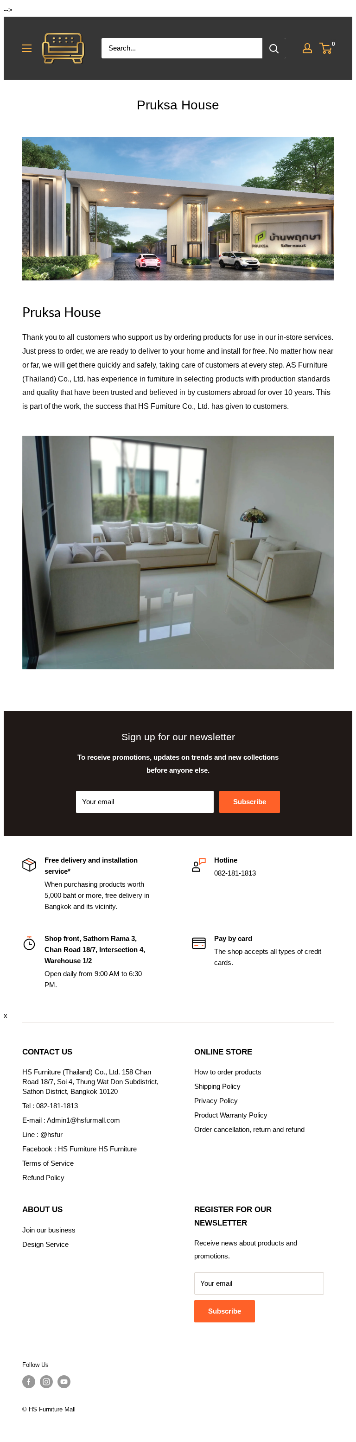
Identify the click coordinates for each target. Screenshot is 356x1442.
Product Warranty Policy (230, 1115)
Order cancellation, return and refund (249, 1129)
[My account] (307, 48)
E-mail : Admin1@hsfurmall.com (71, 1120)
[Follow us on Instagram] (46, 1381)
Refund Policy (43, 1178)
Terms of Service (48, 1163)
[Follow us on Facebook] (28, 1381)
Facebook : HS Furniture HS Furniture (79, 1149)
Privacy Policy (216, 1101)
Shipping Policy (217, 1086)
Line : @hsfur (42, 1134)
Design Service (45, 1244)
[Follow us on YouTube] (63, 1381)
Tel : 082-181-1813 (50, 1106)
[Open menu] (27, 48)
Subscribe (249, 802)
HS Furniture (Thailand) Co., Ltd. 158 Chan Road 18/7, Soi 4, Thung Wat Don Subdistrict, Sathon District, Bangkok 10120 (90, 1081)
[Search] (274, 48)
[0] (326, 48)
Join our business (49, 1230)
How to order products (227, 1072)
